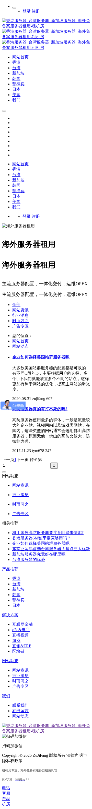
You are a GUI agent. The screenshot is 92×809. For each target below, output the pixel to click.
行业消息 (20, 315)
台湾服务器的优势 (28, 559)
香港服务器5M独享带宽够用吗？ (41, 538)
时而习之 (20, 321)
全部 (16, 304)
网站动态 (20, 346)
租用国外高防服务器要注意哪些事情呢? (48, 532)
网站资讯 (20, 310)
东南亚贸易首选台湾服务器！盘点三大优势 (51, 549)
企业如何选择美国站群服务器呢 (41, 543)
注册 (36, 11)
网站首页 (20, 164)
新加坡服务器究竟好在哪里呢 (38, 554)
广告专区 (20, 326)
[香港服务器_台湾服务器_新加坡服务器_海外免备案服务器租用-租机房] (46, 47)
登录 (26, 11)
